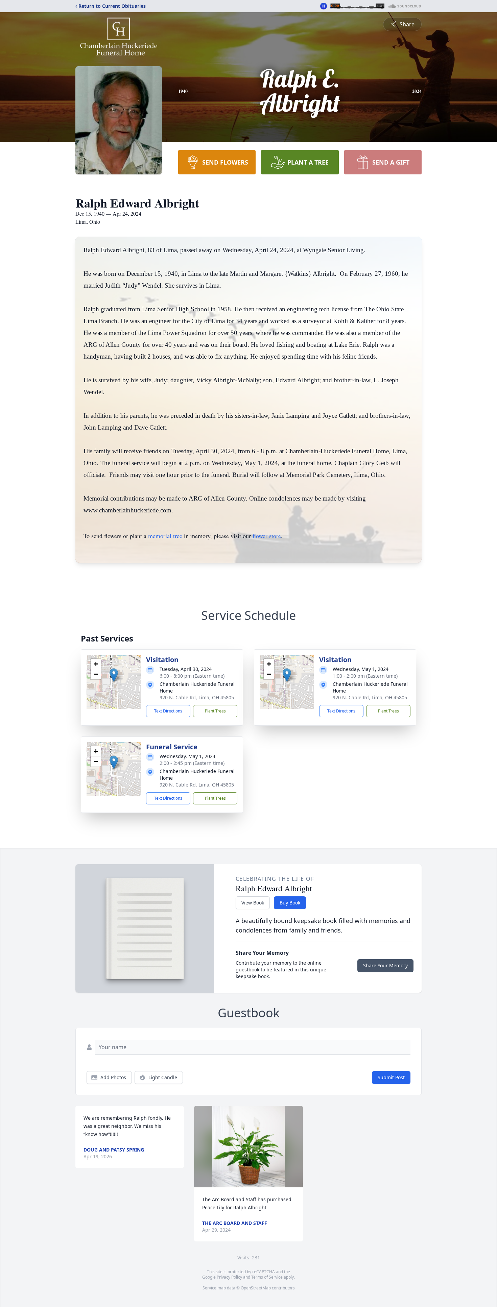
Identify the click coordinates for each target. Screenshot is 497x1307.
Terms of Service (267, 1277)
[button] (114, 675)
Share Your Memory (385, 965)
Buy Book (290, 902)
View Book (252, 902)
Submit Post (391, 1077)
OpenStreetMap (256, 1288)
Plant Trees (215, 711)
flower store (267, 536)
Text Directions (168, 711)
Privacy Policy (229, 1277)
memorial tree (165, 536)
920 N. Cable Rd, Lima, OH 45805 (197, 697)
